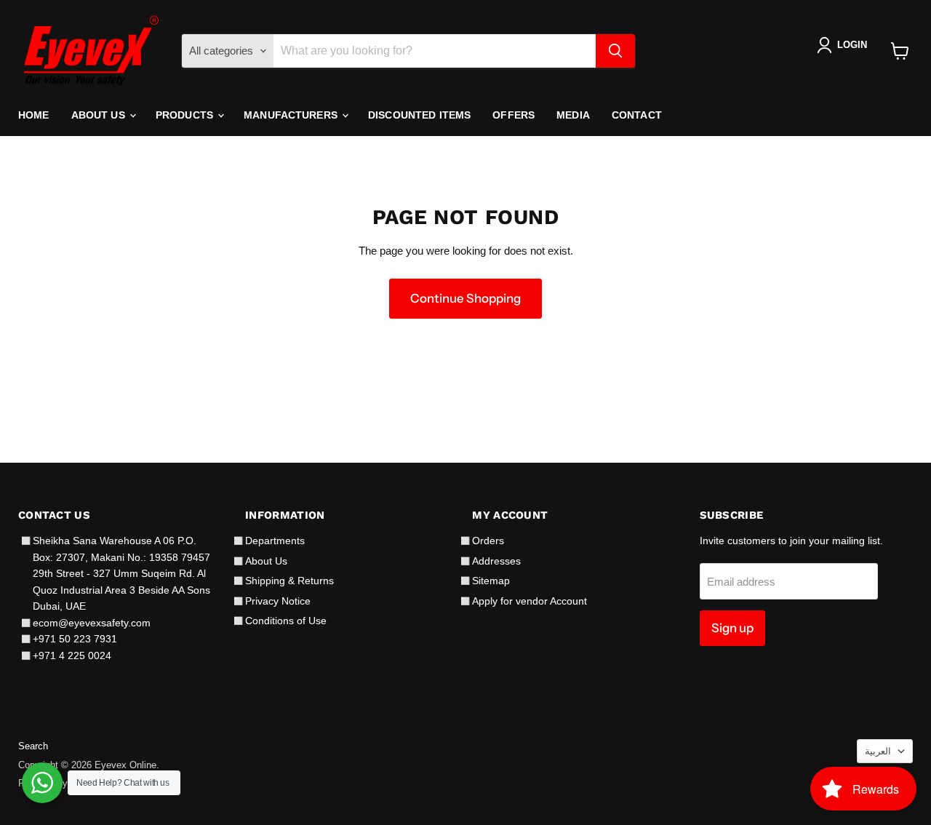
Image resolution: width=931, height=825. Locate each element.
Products (186, 115)
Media (573, 115)
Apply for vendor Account (529, 601)
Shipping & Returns (289, 580)
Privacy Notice (278, 601)
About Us (99, 115)
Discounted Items (419, 115)
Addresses (496, 561)
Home (33, 115)
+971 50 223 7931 (75, 639)
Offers (513, 115)
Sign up (732, 628)
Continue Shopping (465, 298)
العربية (878, 751)
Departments (275, 540)
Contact (637, 115)
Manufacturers (292, 115)
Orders (488, 540)
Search (33, 746)
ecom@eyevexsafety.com (92, 623)
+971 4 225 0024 (72, 655)
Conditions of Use (286, 620)
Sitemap (491, 580)
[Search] (615, 51)
